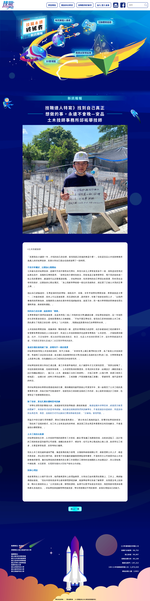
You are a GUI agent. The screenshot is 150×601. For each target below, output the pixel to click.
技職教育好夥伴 (85, 5)
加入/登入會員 (103, 5)
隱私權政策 (69, 599)
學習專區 (52, 5)
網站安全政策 (59, 599)
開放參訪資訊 (67, 5)
